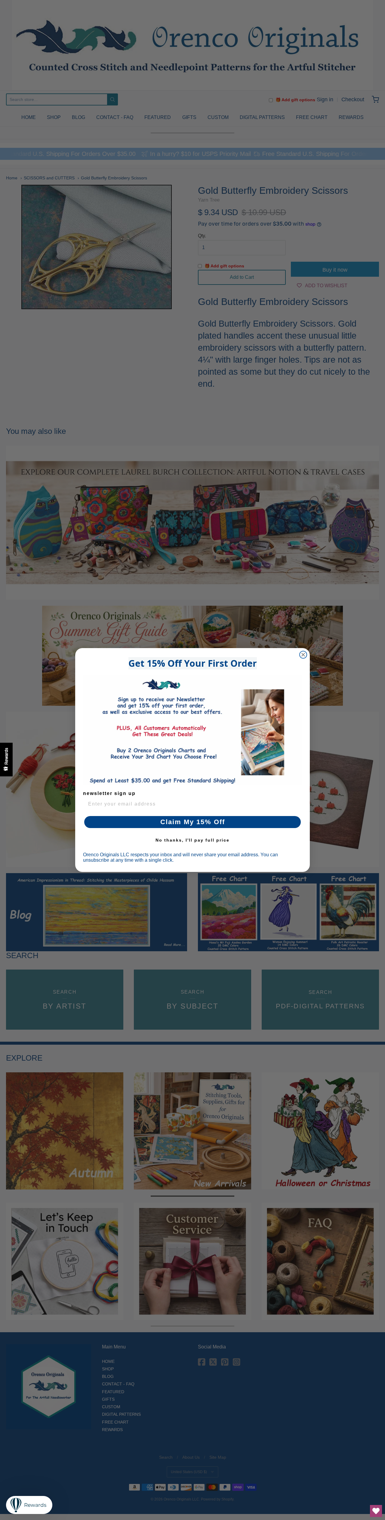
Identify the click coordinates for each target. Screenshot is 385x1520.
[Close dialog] (303, 654)
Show (6, 759)
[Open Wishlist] (376, 1511)
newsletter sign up (109, 793)
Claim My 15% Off (192, 822)
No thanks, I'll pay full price (192, 840)
